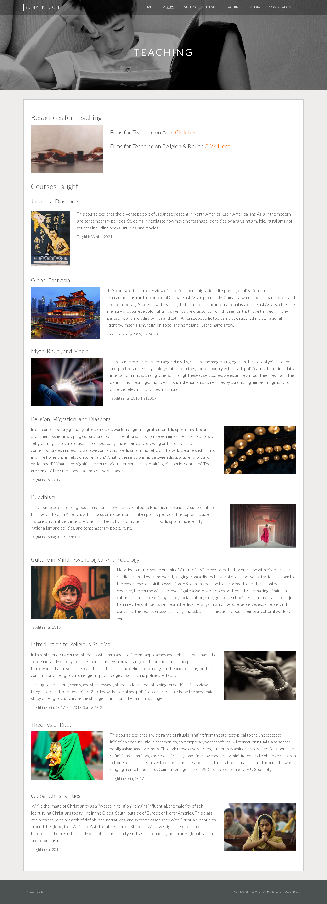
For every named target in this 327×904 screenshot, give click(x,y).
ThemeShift (262, 892)
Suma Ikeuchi (43, 7)
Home (147, 7)
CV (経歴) (167, 7)
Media (254, 7)
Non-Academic (282, 7)
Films (210, 7)
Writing (190, 7)
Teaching (232, 7)
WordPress (293, 892)
